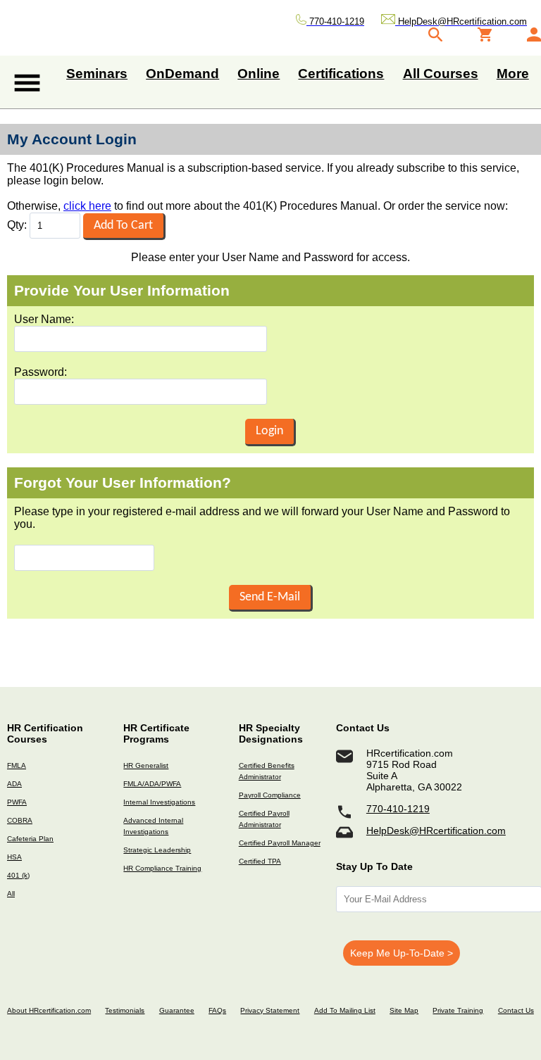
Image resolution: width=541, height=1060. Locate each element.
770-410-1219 (398, 808)
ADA (14, 784)
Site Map (404, 1010)
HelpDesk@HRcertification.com (436, 830)
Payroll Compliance (270, 795)
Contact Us (516, 1010)
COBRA (19, 820)
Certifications (341, 73)
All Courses (440, 73)
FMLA (16, 765)
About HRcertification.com (49, 1010)
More (513, 73)
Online (258, 73)
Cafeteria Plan (30, 839)
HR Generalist (145, 765)
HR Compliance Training (162, 868)
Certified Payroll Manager (280, 843)
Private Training (458, 1010)
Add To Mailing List (344, 1010)
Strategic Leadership (157, 850)
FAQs (217, 1010)
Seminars (97, 73)
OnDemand (182, 73)
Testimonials (124, 1010)
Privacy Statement (269, 1010)
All (11, 893)
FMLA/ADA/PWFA (152, 784)
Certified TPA (260, 861)
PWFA (17, 802)
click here (87, 206)
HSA (14, 857)
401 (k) (18, 875)
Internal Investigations (159, 802)
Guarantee (176, 1010)
